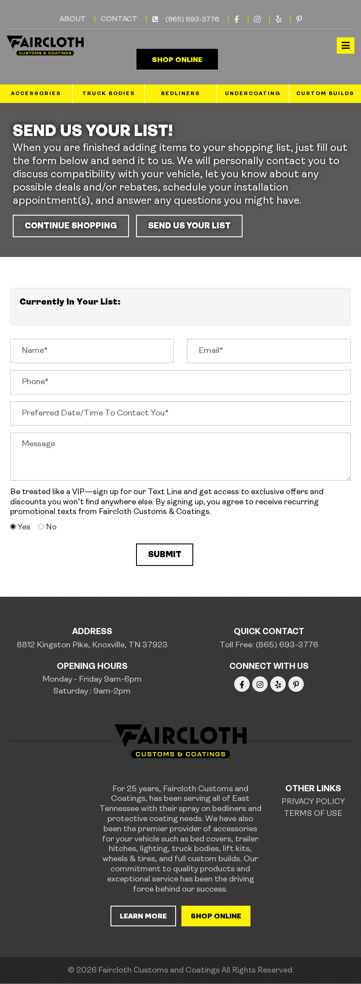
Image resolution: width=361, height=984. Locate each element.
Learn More (143, 916)
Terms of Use (313, 814)
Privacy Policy (313, 802)
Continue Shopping (71, 226)
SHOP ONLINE (177, 60)
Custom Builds (325, 93)
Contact (119, 19)
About (72, 19)
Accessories (36, 93)
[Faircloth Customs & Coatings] (45, 45)
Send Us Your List (189, 226)
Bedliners (180, 93)
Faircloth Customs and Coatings (159, 970)
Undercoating (253, 93)
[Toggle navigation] (345, 45)
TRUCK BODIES (108, 93)
